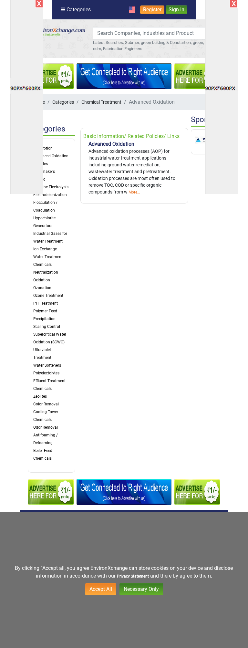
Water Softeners (47, 365)
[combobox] (152, 33)
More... (134, 192)
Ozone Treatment (48, 295)
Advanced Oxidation (50, 156)
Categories (63, 102)
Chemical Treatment (101, 102)
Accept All (100, 589)
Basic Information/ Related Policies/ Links (131, 136)
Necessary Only (141, 589)
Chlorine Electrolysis (50, 187)
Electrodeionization (50, 195)
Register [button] (152, 9)
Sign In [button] (176, 9)
